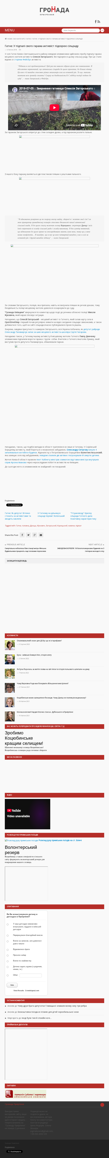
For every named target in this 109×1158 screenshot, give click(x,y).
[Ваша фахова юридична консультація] (25, 1093)
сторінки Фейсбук (22, 59)
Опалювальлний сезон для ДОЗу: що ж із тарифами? (39, 640)
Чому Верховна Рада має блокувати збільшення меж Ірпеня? (42, 683)
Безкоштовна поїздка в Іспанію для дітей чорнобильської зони (48, 1012)
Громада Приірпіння (14, 1104)
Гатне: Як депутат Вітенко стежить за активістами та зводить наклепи (18, 516)
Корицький (62, 525)
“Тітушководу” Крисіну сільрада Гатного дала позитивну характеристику (83, 516)
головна (25, 525)
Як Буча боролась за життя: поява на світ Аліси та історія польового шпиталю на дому (53, 669)
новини (71, 525)
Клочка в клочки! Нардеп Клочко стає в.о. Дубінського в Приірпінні (45, 712)
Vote (12, 985)
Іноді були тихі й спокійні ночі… (37, 1018)
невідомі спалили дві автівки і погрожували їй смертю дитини (69, 455)
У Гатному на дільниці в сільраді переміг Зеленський (51, 514)
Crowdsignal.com (32, 991)
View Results (18, 991)
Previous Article (16, 544)
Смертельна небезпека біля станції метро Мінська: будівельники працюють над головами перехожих (25, 549)
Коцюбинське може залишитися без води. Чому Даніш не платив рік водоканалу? (51, 698)
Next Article (95, 544)
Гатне (28, 39)
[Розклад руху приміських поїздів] (21, 840)
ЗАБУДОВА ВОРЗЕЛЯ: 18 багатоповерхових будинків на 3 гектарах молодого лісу (80, 549)
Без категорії (19, 39)
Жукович (41, 525)
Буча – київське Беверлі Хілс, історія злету (34, 655)
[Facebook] (22, 535)
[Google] (34, 535)
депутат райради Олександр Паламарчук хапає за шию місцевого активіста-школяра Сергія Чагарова (52, 330)
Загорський (51, 525)
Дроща (33, 525)
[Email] (40, 535)
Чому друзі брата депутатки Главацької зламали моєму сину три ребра (52, 1005)
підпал (78, 525)
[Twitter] (28, 535)
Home (9, 39)
